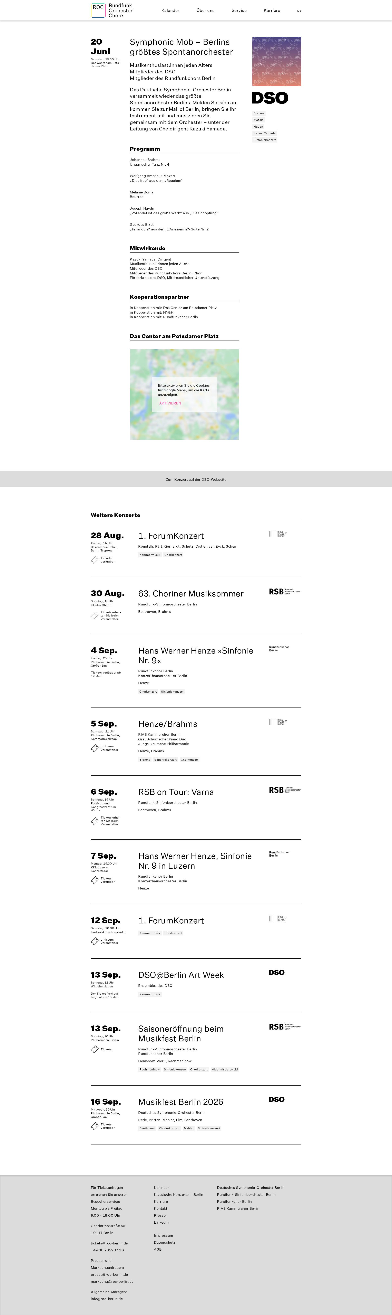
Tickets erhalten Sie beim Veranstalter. (111, 616)
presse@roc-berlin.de (109, 1274)
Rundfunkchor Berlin (234, 1201)
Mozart (258, 119)
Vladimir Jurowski (225, 1069)
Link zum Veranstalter (109, 748)
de (299, 10)
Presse (160, 1215)
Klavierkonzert (169, 1128)
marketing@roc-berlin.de (112, 1281)
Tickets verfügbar (108, 559)
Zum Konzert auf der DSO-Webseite (196, 479)
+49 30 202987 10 (107, 1250)
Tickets (106, 1049)
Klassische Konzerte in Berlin (178, 1194)
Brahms (259, 113)
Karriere (272, 10)
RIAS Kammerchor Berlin (238, 1208)
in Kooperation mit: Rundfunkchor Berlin (164, 317)
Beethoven (147, 1128)
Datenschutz (165, 1242)
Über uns (206, 10)
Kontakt (160, 1208)
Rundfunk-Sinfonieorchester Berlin (246, 1194)
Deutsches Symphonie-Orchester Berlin (250, 1187)
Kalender (170, 10)
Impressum (163, 1235)
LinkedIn (161, 1222)
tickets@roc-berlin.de (109, 1243)
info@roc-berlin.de (107, 1299)
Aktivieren (170, 403)
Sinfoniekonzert (265, 139)
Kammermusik (149, 554)
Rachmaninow (149, 1069)
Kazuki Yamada (265, 133)
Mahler (189, 1128)
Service (239, 10)
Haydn (258, 126)
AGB (158, 1249)
